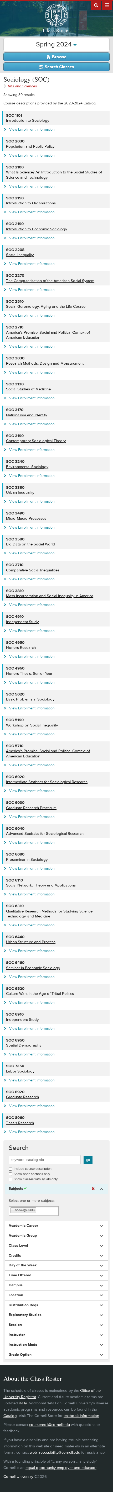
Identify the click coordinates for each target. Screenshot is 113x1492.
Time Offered (20, 1275)
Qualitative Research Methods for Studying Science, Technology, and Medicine (49, 914)
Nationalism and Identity (26, 415)
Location (16, 1295)
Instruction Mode (23, 1345)
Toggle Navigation (107, 5)
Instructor (17, 1335)
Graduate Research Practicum (31, 807)
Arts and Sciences (22, 86)
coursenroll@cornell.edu (49, 1424)
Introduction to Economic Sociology (36, 229)
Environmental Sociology (27, 466)
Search (19, 1148)
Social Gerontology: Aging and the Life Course (45, 306)
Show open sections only (32, 1174)
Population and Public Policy (30, 146)
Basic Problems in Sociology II (32, 699)
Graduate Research (22, 1097)
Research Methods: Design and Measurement (45, 363)
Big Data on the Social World (30, 544)
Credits (15, 1256)
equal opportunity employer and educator (60, 1467)
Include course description (33, 1169)
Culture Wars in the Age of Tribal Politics (40, 993)
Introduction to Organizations (31, 203)
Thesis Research (20, 1123)
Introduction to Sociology (27, 120)
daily (23, 1403)
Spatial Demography (23, 1045)
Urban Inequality (20, 492)
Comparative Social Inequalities (32, 570)
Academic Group (23, 1236)
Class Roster (56, 30)
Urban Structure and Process (30, 941)
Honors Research (21, 647)
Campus (16, 1285)
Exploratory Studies (25, 1315)
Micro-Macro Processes (26, 518)
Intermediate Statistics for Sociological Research (47, 781)
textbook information (81, 1415)
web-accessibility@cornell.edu (55, 1452)
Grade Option (20, 1355)
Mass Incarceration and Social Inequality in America (49, 595)
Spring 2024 (54, 44)
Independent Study (22, 621)
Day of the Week (23, 1265)
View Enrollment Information (32, 129)
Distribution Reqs (23, 1305)
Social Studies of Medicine (28, 389)
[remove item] (12, 1210)
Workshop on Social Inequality (32, 725)
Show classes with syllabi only (36, 1179)
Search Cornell (96, 5)
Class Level (18, 1246)
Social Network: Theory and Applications (41, 885)
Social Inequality (20, 254)
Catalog (10, 1415)
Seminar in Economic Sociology (33, 967)
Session (15, 1325)
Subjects (16, 1189)
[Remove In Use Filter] (93, 1189)
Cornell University (18, 1476)
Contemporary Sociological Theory (36, 440)
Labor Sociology (20, 1071)
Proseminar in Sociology (27, 859)
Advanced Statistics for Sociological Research (45, 833)
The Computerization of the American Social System (50, 280)
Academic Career (23, 1226)
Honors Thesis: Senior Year (29, 673)
